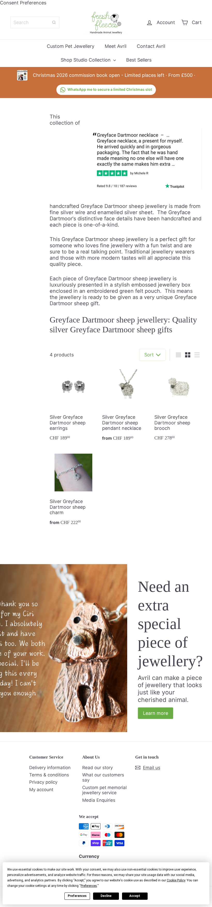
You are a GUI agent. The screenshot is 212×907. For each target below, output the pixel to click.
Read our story (97, 767)
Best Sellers (139, 60)
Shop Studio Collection (86, 60)
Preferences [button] (89, 886)
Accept (134, 896)
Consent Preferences (23, 2)
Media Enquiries (98, 800)
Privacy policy (43, 782)
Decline (106, 896)
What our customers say (103, 777)
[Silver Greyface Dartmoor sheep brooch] (178, 405)
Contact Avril (151, 46)
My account (41, 789)
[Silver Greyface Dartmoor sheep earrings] (73, 405)
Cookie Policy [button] (176, 880)
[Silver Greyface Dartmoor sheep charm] (73, 490)
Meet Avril (115, 46)
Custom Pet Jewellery (70, 46)
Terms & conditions (49, 774)
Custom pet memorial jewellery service (104, 790)
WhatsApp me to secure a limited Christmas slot (109, 89)
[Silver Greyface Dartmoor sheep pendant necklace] (125, 405)
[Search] (54, 22)
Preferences (77, 896)
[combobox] (34, 22)
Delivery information (50, 767)
